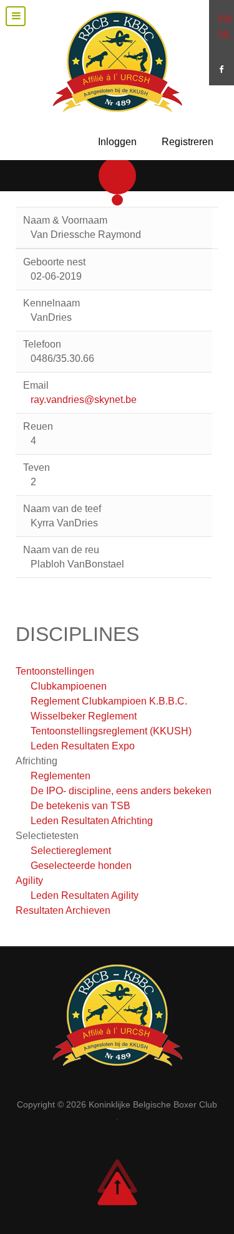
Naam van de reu (61, 549)
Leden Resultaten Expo (83, 746)
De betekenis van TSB (80, 805)
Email (36, 385)
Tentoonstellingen (55, 671)
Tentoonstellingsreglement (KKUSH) (111, 731)
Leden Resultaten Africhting (92, 820)
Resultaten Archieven (63, 910)
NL (225, 34)
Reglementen (60, 776)
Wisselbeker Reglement (84, 716)
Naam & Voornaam (65, 220)
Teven (36, 467)
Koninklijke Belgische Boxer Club (153, 1104)
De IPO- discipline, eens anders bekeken (121, 790)
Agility (29, 880)
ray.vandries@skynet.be (84, 399)
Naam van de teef (62, 508)
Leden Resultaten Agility (85, 895)
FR (225, 19)
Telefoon (42, 344)
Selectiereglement (71, 850)
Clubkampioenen (69, 686)
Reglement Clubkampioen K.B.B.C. (109, 701)
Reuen (38, 426)
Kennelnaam (51, 303)
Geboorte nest (54, 262)
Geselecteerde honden (81, 865)
